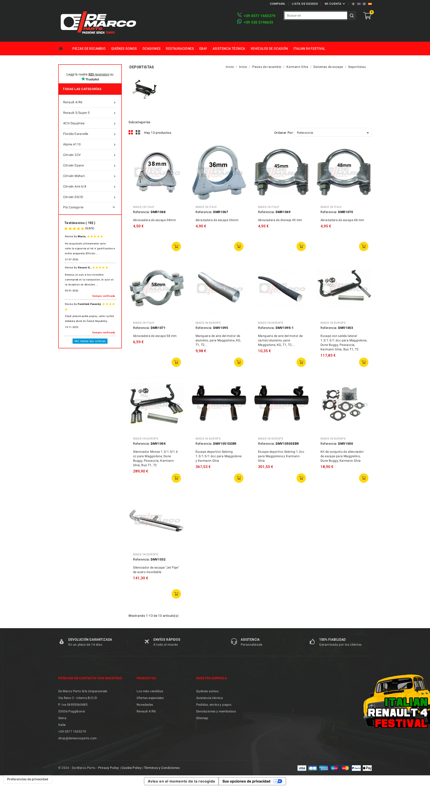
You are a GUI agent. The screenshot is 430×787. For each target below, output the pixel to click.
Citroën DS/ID (90, 197)
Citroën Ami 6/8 (90, 187)
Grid (131, 132)
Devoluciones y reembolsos (216, 711)
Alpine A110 (90, 144)
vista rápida (177, 149)
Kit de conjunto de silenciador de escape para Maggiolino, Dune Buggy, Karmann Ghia (342, 456)
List (138, 132)
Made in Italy (144, 207)
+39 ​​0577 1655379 (259, 16)
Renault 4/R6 (90, 102)
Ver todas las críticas (90, 341)
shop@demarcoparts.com (77, 738)
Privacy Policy (108, 768)
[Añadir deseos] (177, 170)
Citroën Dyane (90, 166)
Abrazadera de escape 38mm (154, 220)
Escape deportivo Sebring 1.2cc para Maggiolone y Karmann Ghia (281, 456)
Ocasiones (151, 48)
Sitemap (202, 718)
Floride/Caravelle (90, 134)
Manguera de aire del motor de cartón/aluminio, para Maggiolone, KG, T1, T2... (280, 340)
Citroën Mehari (90, 176)
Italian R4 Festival (309, 48)
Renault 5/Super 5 (90, 113)
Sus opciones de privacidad (246, 781)
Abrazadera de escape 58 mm (154, 336)
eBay (203, 48)
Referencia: (141, 212)
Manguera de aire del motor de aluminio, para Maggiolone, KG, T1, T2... (218, 340)
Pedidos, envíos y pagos (213, 704)
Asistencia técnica (229, 48)
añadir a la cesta (176, 246)
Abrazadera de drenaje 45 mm (280, 220)
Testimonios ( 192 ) (79, 223)
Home (64, 48)
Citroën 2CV (90, 155)
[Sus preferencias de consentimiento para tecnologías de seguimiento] (28, 779)
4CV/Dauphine (90, 123)
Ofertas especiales (150, 698)
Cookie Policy (132, 768)
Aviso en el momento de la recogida (181, 781)
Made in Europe (208, 322)
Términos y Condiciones (162, 768)
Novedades (145, 704)
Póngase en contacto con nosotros (90, 678)
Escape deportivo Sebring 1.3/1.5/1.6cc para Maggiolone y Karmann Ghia (219, 456)
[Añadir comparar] (177, 159)
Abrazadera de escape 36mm (217, 220)
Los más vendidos (150, 691)
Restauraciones (180, 48)
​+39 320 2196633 (258, 22)
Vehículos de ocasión (269, 48)
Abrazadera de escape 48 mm (342, 220)
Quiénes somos (124, 48)
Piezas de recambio (88, 48)
